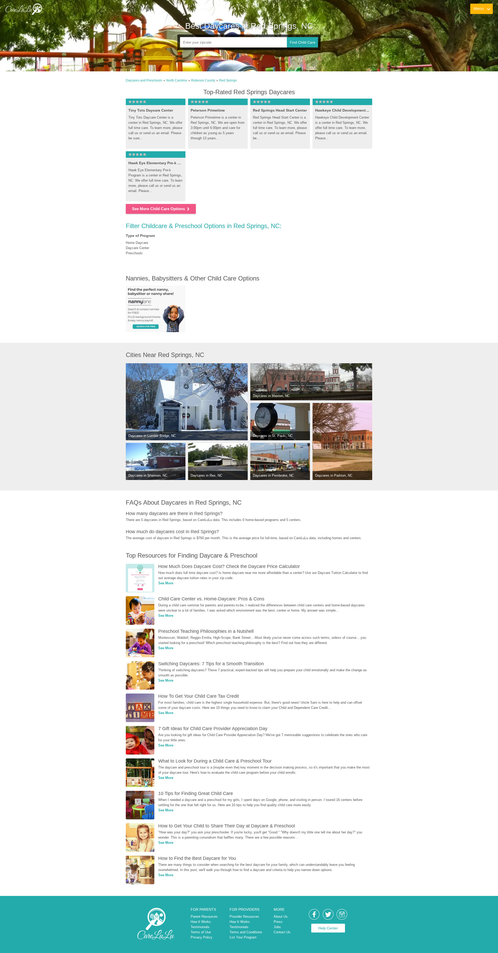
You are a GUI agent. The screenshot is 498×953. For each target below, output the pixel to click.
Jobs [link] (277, 927)
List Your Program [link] (243, 937)
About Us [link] (281, 916)
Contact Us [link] (282, 932)
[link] (23, 9)
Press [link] (278, 922)
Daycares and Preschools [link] (144, 80)
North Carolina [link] (176, 80)
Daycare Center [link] (137, 248)
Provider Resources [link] (244, 916)
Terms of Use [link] (201, 932)
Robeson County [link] (203, 80)
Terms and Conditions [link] (246, 932)
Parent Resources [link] (204, 916)
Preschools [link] (134, 253)
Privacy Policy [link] (201, 937)
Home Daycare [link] (137, 243)
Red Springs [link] (228, 80)
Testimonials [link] (200, 927)
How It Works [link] (201, 922)
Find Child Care (302, 42)
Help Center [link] (328, 928)
